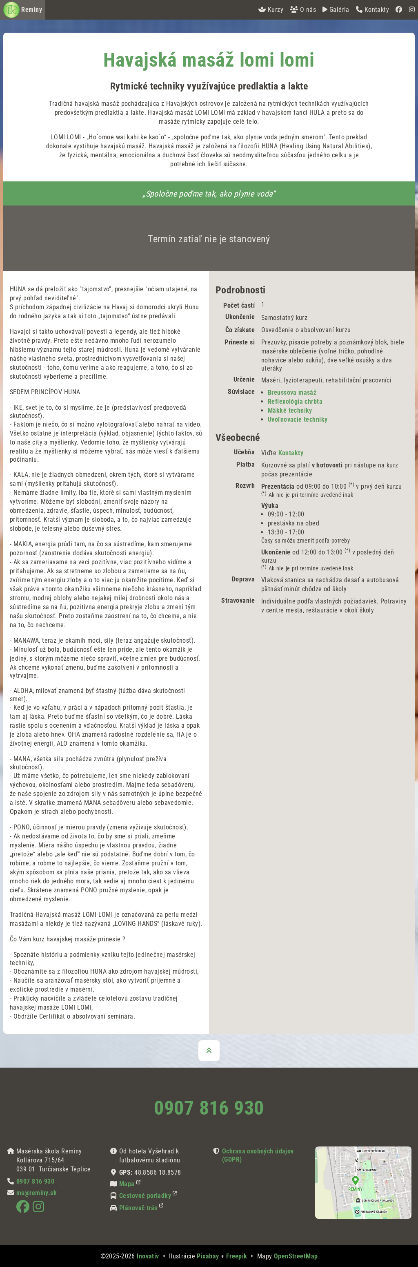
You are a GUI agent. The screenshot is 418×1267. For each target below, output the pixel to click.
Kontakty (290, 453)
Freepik (236, 1256)
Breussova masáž (292, 392)
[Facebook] (398, 10)
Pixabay (208, 1256)
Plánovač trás (138, 1208)
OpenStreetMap (296, 1256)
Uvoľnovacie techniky (297, 419)
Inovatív (148, 1256)
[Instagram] (412, 10)
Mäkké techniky (290, 410)
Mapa (127, 1184)
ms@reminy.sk (36, 1193)
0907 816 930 (209, 1108)
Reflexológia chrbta (295, 401)
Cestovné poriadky (145, 1196)
